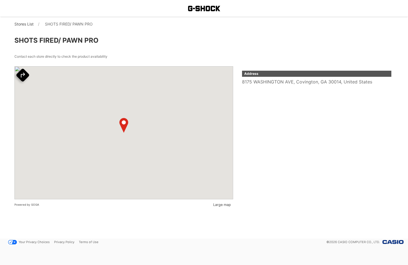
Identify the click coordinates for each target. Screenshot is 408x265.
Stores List (24, 24)
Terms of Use (89, 242)
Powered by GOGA (26, 204)
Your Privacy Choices (34, 242)
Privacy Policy (64, 242)
